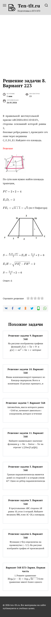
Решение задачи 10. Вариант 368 (25, 370)
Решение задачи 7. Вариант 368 (25, 402)
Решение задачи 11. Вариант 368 (25, 434)
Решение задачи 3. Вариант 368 (25, 502)
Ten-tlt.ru (29, 6)
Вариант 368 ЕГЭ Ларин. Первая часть (25, 569)
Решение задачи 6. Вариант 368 (25, 535)
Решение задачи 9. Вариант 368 (25, 337)
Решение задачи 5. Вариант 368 (25, 468)
